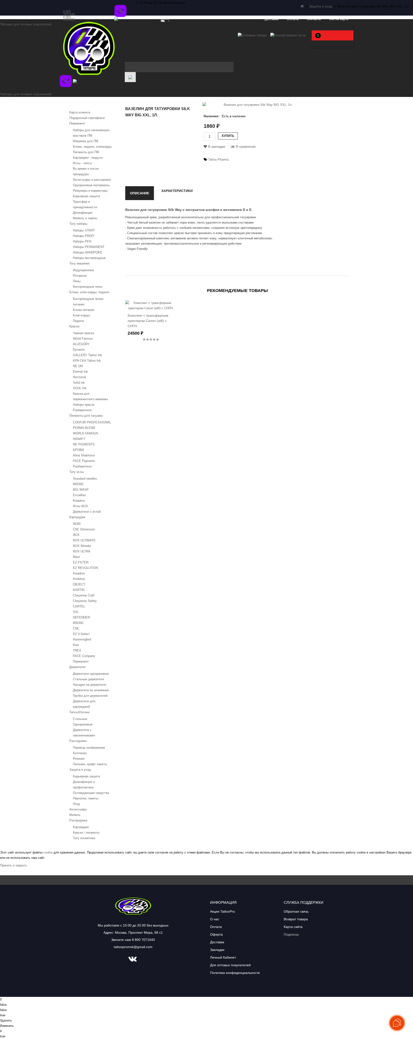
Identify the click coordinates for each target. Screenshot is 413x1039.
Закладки (217, 950)
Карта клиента (79, 112)
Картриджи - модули (88, 157)
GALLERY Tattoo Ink (87, 355)
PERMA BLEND (84, 428)
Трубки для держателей (90, 695)
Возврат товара (296, 919)
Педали (78, 321)
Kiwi (76, 645)
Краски (74, 326)
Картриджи (77, 517)
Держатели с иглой (87, 511)
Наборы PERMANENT (88, 247)
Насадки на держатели (89, 684)
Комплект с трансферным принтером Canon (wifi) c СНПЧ (148, 321)
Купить (228, 136)
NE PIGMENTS (84, 444)
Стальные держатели (88, 679)
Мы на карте (339, 19)
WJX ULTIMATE (84, 540)
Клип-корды (81, 315)
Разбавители (82, 410)
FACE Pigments (84, 461)
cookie (48, 852)
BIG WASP (81, 489)
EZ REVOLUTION (85, 568)
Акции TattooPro (222, 911)
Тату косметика (84, 838)
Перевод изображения (89, 747)
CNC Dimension (84, 529)
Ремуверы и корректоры (90, 190)
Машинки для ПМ (85, 141)
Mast (76, 557)
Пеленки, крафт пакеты (90, 764)
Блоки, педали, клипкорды (92, 146)
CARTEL (79, 606)
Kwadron (79, 500)
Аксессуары (78, 809)
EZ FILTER (80, 562)
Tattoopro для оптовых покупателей (25, 24)
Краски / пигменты (86, 832)
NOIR (77, 524)
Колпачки (80, 753)
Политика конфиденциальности (235, 973)
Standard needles (85, 478)
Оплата (293, 19)
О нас (214, 919)
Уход (76, 804)
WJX (76, 535)
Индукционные (83, 270)
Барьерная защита (86, 196)
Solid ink (79, 382)
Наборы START (84, 230)
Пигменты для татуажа (86, 415)
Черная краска (83, 333)
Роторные (80, 275)
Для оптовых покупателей (230, 965)
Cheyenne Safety (85, 601)
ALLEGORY (81, 344)
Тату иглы (76, 472)
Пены (77, 281)
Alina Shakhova (84, 455)
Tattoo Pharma (218, 159)
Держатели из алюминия (91, 690)
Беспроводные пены (87, 286)
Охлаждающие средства (91, 793)
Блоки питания (83, 310)
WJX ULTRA (81, 551)
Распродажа (78, 820)
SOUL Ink (80, 388)
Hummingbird (82, 639)
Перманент (77, 123)
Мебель (75, 815)
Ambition (79, 579)
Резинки (78, 758)
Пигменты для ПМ (86, 152)
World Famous (83, 338)
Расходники (78, 741)
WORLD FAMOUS (85, 433)
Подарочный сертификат (87, 118)
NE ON (78, 366)
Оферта (216, 934)
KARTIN (78, 590)
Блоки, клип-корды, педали (89, 292)
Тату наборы (78, 223)
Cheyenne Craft (83, 595)
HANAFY (79, 439)
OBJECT (79, 584)
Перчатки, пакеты (85, 798)
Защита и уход (320, 6)
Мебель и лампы (85, 218)
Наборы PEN (82, 241)
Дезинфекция (82, 212)
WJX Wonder (82, 546)
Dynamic (79, 349)
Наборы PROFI (83, 236)
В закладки (216, 146)
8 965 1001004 (69, 18)
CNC (76, 628)
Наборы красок (83, 404)
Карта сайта (293, 927)
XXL (76, 612)
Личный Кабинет (223, 957)
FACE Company (84, 656)
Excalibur (79, 495)
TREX (77, 650)
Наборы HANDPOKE (87, 252)
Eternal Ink (80, 371)
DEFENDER (81, 617)
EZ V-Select (81, 634)
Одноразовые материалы (91, 185)
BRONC (78, 484)
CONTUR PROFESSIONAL (92, 422)
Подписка (291, 934)
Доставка (272, 19)
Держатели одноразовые (91, 673)
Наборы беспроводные (89, 258)
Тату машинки (79, 263)
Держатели (77, 667)
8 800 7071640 (69, 13)
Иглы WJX (80, 506)
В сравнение (246, 146)
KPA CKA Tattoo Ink (87, 360)
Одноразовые (82, 724)
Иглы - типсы (82, 163)
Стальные (80, 719)
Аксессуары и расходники (92, 179)
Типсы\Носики (79, 712)
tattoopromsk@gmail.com (133, 947)
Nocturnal (79, 377)
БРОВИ (78, 450)
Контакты (314, 19)
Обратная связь (296, 911)
